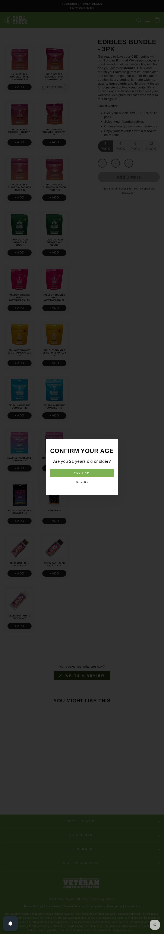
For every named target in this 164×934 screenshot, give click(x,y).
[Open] (10, 923)
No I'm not (82, 482)
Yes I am (82, 472)
